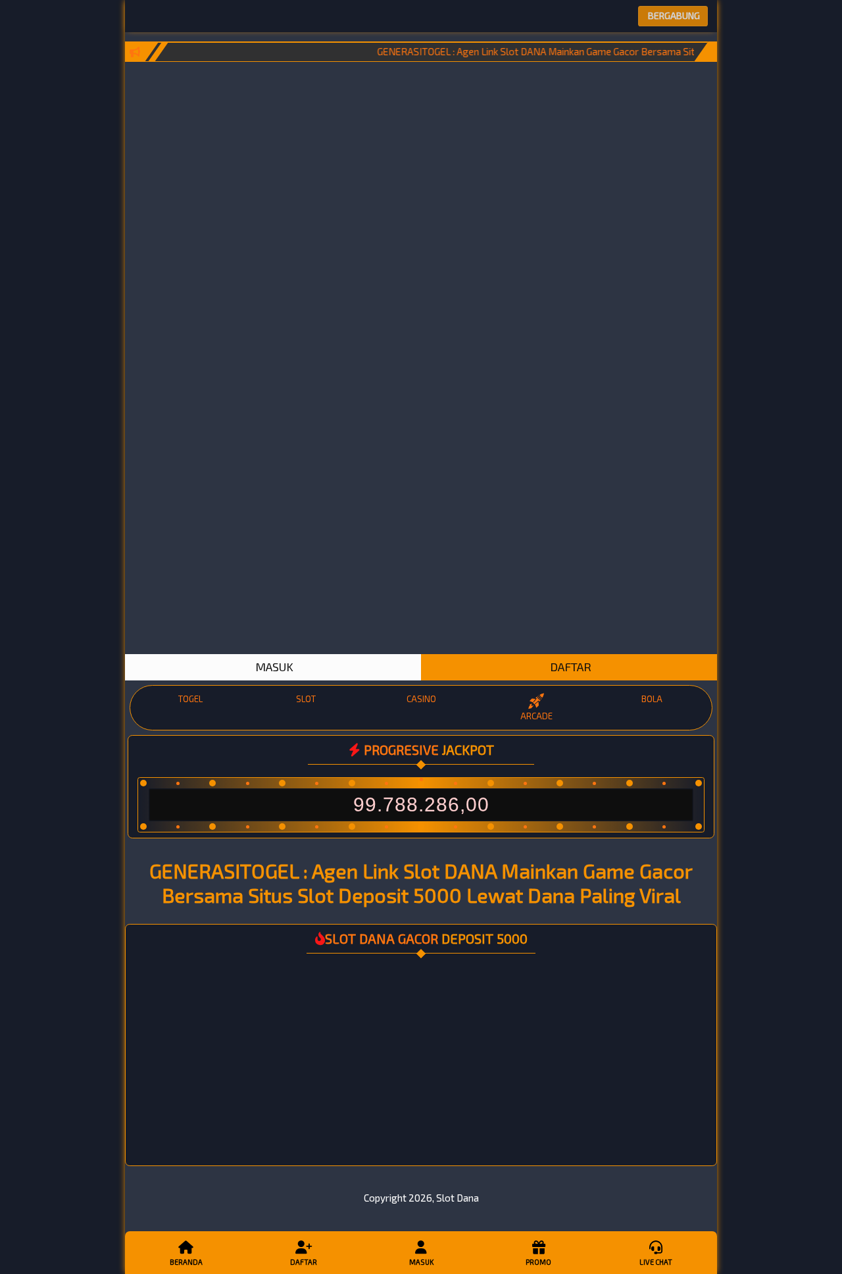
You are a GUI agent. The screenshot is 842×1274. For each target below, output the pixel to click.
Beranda (186, 1262)
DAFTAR (569, 666)
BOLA (651, 699)
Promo (538, 1262)
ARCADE (536, 716)
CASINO (421, 699)
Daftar (303, 1262)
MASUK (273, 666)
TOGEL (190, 699)
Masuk (421, 1262)
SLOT (306, 699)
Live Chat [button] (655, 1262)
